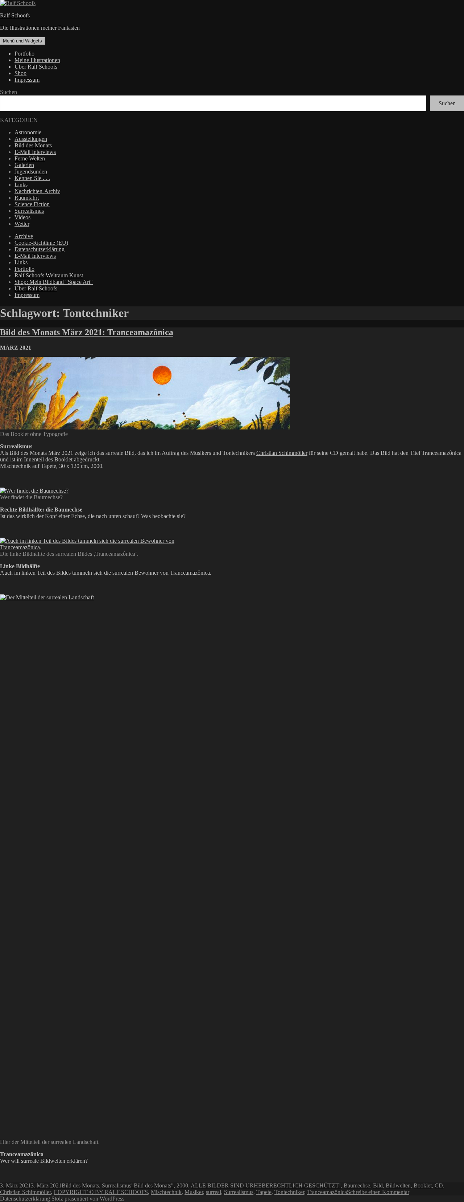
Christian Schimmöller (281, 453)
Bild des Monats (33, 145)
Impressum (27, 80)
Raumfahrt (26, 198)
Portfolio (24, 53)
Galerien (24, 165)
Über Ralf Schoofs (35, 67)
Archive (23, 236)
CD (439, 1185)
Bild (378, 1185)
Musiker (194, 1192)
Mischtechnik (166, 1192)
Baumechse (357, 1185)
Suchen (8, 92)
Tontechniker (289, 1192)
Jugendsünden (30, 171)
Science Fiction (32, 204)
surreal (213, 1192)
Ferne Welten (29, 158)
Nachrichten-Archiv (37, 191)
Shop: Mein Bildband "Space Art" (53, 282)
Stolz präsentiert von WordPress (87, 1198)
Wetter (21, 224)
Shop (20, 73)
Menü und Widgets (22, 41)
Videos (22, 217)
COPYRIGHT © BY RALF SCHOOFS (101, 1192)
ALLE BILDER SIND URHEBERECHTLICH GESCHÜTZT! (266, 1185)
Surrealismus (29, 211)
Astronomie (27, 132)
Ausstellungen (30, 139)
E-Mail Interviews (35, 152)
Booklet (423, 1185)
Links (21, 185)
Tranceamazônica (327, 1192)
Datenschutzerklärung (39, 249)
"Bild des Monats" (152, 1185)
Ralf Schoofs (15, 15)
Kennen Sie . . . (32, 178)
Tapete (264, 1192)
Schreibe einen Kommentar (378, 1192)
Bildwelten (398, 1185)
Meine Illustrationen (37, 60)
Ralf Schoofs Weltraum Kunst (48, 275)
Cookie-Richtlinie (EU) (41, 243)
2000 (182, 1185)
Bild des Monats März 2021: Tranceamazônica (86, 332)
